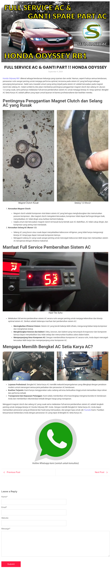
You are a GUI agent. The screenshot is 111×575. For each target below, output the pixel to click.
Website (4, 518)
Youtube (87, 410)
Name (4, 497)
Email (4, 507)
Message (5, 529)
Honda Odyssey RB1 (11, 78)
